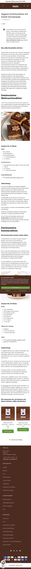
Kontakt (5, 467)
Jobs (4, 509)
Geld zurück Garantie (8, 538)
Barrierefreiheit (7, 544)
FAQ (4, 474)
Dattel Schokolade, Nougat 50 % (14, 177)
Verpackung (6, 483)
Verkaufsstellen (7, 477)
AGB (4, 521)
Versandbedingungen (8, 535)
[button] (2, 5)
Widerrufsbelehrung (8, 531)
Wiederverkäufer (7, 499)
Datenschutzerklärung (8, 528)
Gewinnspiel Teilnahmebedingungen (12, 541)
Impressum (6, 518)
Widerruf (5, 470)
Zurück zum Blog (16, 440)
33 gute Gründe (7, 480)
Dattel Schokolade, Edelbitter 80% (16, 340)
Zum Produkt (8, 431)
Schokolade (5, 385)
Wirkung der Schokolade (9, 487)
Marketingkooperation (8, 502)
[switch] (3, 567)
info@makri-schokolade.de (10, 459)
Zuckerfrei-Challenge (8, 490)
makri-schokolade (17, 562)
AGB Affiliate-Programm (9, 525)
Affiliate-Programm (8, 506)
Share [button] (4, 23)
